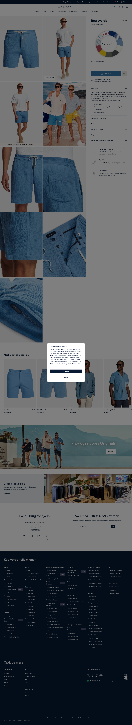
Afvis (66, 377)
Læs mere (53, 366)
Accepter (66, 371)
